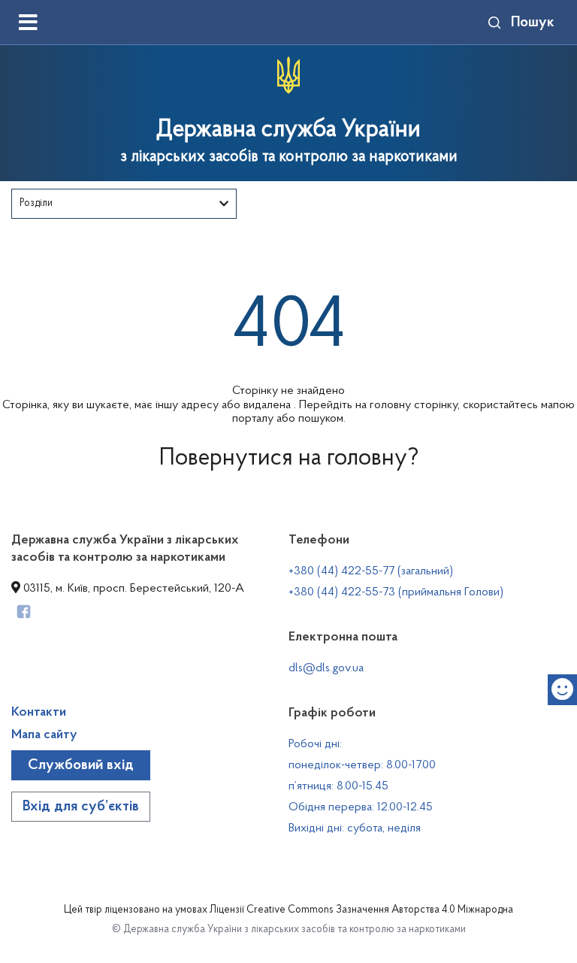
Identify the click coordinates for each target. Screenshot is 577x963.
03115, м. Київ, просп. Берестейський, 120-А (132, 589)
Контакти (38, 712)
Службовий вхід (81, 765)
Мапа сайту (44, 735)
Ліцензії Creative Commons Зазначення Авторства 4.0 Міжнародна (361, 910)
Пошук (532, 22)
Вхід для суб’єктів (81, 806)
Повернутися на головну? (288, 459)
